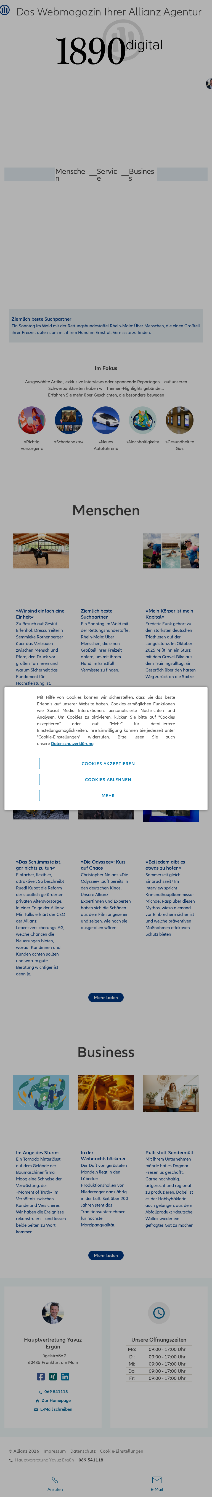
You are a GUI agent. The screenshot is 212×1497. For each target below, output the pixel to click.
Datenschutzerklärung (72, 743)
